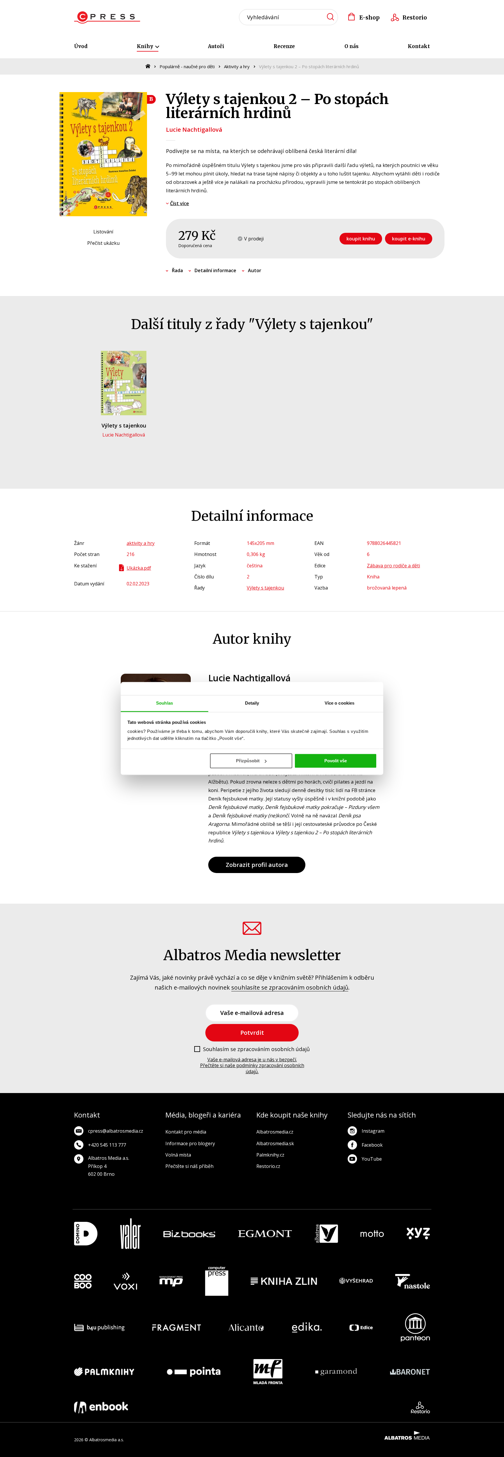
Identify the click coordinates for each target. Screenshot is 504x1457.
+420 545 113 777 (107, 1145)
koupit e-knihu (408, 238)
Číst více (179, 203)
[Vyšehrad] (356, 1281)
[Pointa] (193, 1371)
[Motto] (372, 1234)
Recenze (284, 46)
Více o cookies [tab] (339, 703)
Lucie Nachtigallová (194, 129)
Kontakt (419, 46)
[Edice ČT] (361, 1327)
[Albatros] (326, 1234)
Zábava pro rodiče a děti (393, 565)
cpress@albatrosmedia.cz (115, 1131)
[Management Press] (171, 1281)
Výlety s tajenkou (124, 425)
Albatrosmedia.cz (274, 1132)
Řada (177, 270)
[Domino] (85, 1234)
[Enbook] (101, 1407)
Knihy (145, 46)
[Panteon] (415, 1327)
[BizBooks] (189, 1234)
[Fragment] (177, 1327)
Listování (103, 231)
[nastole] (412, 1281)
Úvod (81, 46)
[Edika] (306, 1327)
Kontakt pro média (185, 1132)
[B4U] (99, 1327)
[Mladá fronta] (268, 1371)
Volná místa (178, 1155)
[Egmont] (265, 1234)
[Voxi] (125, 1281)
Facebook (372, 1145)
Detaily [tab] (252, 703)
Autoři (216, 46)
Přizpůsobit (248, 760)
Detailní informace (215, 270)
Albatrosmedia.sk (275, 1143)
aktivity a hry (141, 543)
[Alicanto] (246, 1327)
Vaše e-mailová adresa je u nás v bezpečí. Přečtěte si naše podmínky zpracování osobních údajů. (252, 1065)
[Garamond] (336, 1371)
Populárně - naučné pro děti (187, 66)
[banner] (107, 17)
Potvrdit (252, 1033)
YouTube (372, 1159)
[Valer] (130, 1234)
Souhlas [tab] (164, 703)
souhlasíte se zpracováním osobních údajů (289, 987)
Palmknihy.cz (270, 1155)
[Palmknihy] (104, 1371)
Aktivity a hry (237, 66)
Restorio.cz (268, 1166)
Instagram (373, 1131)
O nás (351, 46)
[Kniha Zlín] (284, 1281)
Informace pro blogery (190, 1143)
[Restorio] (420, 1407)
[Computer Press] (216, 1281)
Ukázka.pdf (139, 568)
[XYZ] (418, 1234)
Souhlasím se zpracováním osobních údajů (256, 1049)
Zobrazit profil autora (257, 865)
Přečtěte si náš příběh (189, 1166)
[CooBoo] (82, 1281)
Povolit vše (335, 760)
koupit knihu (360, 238)
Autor (254, 270)
